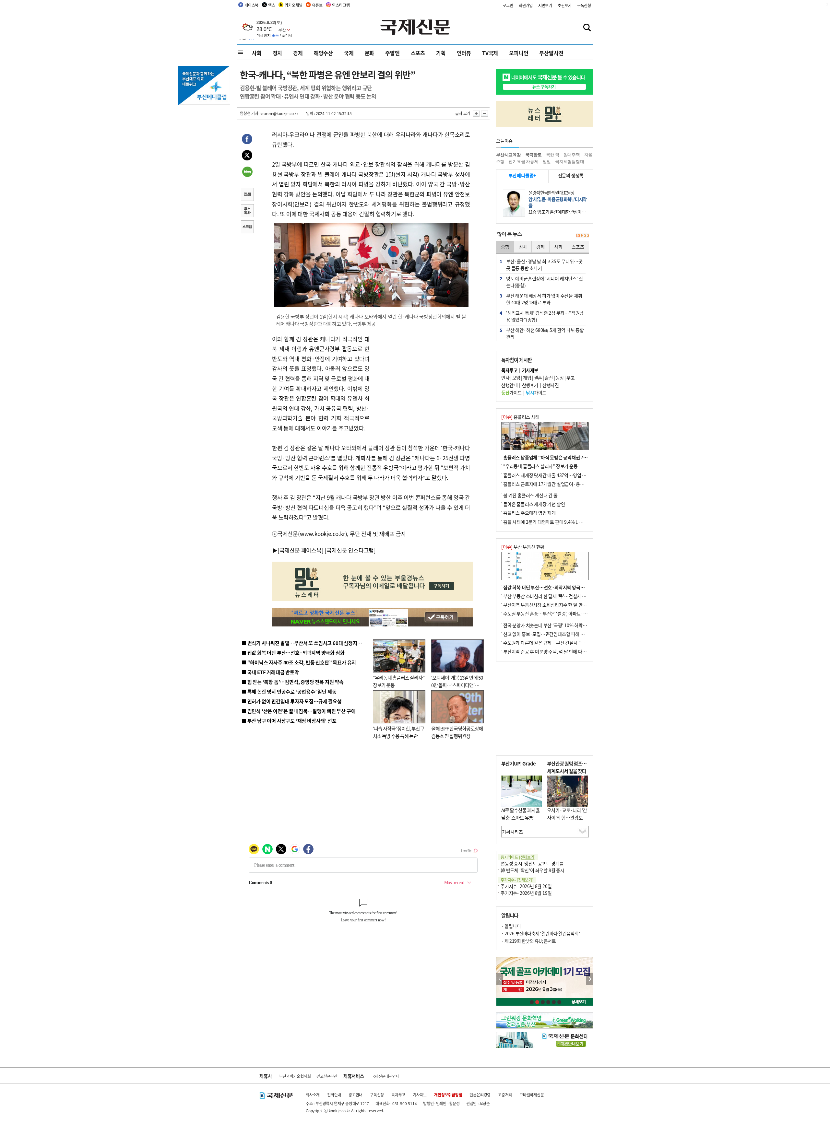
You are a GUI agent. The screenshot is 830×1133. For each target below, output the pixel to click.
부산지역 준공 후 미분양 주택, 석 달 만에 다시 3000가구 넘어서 (561, 651)
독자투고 (398, 1094)
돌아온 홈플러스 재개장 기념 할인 (534, 504)
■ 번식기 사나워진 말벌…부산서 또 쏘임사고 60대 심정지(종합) (306, 642)
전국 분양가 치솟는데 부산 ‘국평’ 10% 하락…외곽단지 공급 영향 (562, 625)
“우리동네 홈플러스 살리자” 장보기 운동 (540, 466)
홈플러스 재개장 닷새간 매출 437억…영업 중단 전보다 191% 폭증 (564, 475)
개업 (527, 377)
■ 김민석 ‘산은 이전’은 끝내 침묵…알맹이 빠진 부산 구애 (298, 710)
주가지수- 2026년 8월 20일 (526, 886)
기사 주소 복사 (247, 211)
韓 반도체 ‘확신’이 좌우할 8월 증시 (532, 870)
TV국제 (490, 53)
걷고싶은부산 (327, 1076)
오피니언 (518, 53)
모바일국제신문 (531, 1094)
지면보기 (545, 5)
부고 (570, 377)
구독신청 (584, 5)
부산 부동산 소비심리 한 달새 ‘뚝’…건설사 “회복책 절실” (555, 596)
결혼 (538, 377)
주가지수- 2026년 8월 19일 (526, 893)
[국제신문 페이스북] (301, 550)
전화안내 (334, 1094)
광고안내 (355, 1094)
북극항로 (533, 154)
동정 (560, 377)
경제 (298, 53)
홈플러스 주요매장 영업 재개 (529, 512)
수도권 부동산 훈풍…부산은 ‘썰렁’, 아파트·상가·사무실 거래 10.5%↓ (568, 613)
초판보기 (565, 5)
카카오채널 (293, 5)
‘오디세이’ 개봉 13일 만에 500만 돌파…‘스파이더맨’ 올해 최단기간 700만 (457, 684)
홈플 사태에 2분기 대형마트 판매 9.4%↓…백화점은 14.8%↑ (561, 522)
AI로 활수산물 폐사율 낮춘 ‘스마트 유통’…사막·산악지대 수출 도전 (520, 821)
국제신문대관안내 (385, 1076)
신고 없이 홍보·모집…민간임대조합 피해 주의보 (548, 634)
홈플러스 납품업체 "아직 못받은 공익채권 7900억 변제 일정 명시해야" (568, 457)
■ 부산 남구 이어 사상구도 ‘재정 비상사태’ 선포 (289, 720)
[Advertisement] (421, 374)
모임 (516, 377)
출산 (549, 377)
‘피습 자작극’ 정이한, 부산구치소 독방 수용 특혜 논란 (398, 732)
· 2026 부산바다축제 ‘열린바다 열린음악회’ (540, 933)
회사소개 (313, 1094)
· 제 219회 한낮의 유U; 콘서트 (528, 941)
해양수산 (323, 53)
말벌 (547, 161)
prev (499, 979)
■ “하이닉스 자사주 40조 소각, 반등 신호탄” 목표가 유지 (299, 662)
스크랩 (247, 227)
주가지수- (517, 879)
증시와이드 (518, 857)
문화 (369, 53)
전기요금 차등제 (523, 161)
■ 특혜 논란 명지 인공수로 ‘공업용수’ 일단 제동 (289, 691)
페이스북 (251, 5)
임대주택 (571, 154)
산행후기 (530, 385)
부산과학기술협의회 (295, 1076)
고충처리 (505, 1094)
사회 (257, 53)
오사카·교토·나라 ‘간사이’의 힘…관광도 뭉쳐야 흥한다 (567, 817)
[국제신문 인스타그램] (350, 550)
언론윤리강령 (480, 1094)
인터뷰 (464, 53)
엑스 (271, 5)
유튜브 (317, 5)
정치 (277, 53)
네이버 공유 (247, 172)
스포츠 (418, 53)
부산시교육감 (508, 154)
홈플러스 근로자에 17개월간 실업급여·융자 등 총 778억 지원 (559, 484)
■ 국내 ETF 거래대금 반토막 (270, 672)
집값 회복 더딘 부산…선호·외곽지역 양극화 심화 (548, 587)
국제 (349, 53)
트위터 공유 (247, 156)
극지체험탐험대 (569, 161)
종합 (505, 246)
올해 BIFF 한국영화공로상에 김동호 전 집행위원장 (457, 732)
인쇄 (247, 195)
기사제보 (420, 1094)
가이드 (511, 392)
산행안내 (509, 385)
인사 (505, 377)
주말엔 (392, 53)
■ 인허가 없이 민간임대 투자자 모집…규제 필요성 (292, 701)
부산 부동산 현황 (522, 546)
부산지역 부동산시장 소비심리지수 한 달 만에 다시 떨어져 (556, 605)
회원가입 (526, 5)
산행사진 (550, 385)
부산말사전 (551, 53)
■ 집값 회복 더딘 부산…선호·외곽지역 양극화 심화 (293, 652)
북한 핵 (552, 154)
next (589, 979)
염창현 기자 (249, 113)
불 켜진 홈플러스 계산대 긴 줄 (530, 495)
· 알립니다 (511, 926)
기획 (441, 53)
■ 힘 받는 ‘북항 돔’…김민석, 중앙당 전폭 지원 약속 (293, 681)
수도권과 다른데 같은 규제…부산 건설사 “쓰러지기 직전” (556, 642)
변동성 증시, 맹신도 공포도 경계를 (532, 863)
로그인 (508, 5)
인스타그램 (341, 5)
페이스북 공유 (247, 140)
